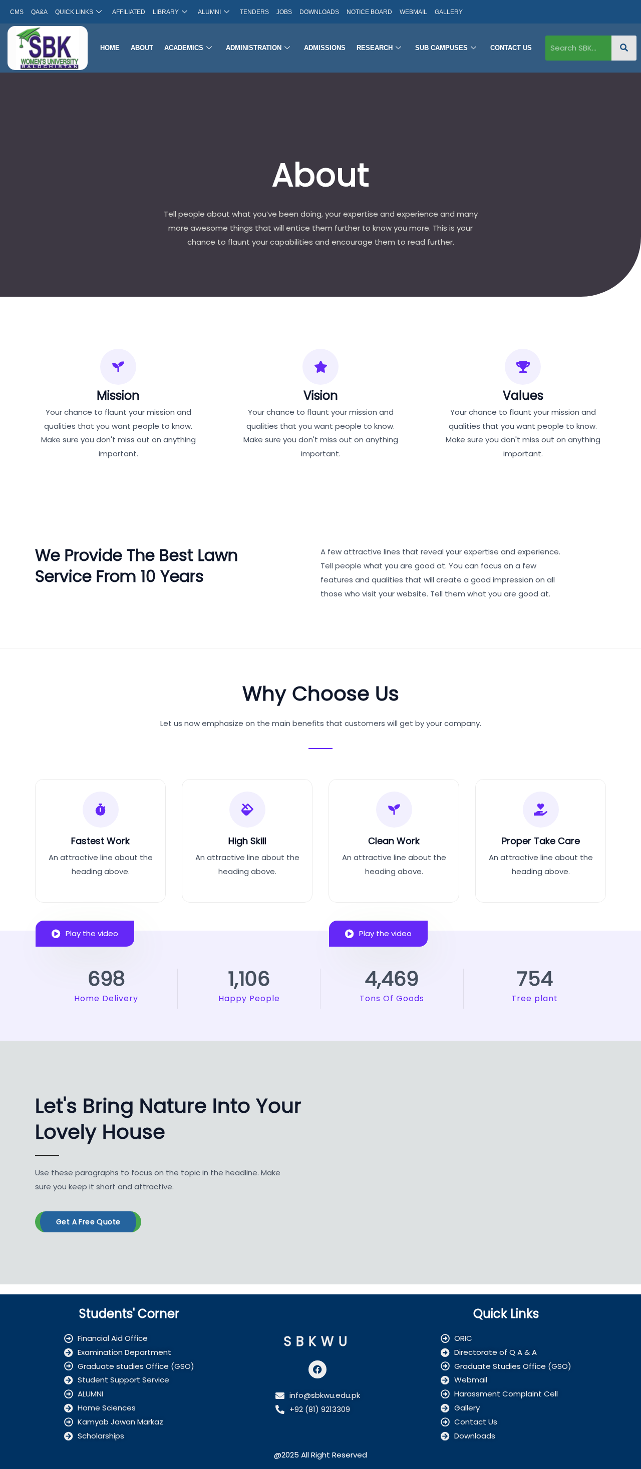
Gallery (449, 12)
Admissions (325, 48)
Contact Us (511, 48)
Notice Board (369, 12)
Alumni (209, 12)
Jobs (284, 12)
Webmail (413, 12)
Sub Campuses (441, 48)
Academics (183, 48)
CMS (17, 12)
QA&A (39, 12)
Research (375, 48)
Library (166, 12)
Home (110, 48)
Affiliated (128, 12)
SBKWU (318, 1341)
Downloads (319, 12)
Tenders (254, 12)
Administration (253, 48)
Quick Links (74, 12)
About (142, 48)
